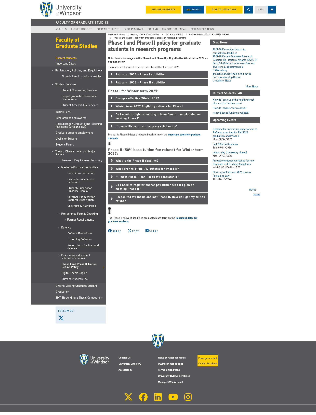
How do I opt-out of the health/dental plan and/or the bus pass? (233, 101)
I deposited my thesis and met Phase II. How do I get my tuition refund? (160, 199)
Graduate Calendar (174, 29)
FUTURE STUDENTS (163, 9)
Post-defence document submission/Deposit (76, 256)
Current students (174, 34)
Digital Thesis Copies (74, 273)
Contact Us (124, 357)
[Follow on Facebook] (143, 399)
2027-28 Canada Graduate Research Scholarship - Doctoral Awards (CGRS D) (235, 58)
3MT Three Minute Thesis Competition (79, 298)
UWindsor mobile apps (170, 363)
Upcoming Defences (79, 239)
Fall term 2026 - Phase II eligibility (141, 82)
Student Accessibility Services (80, 105)
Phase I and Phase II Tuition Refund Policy (79, 265)
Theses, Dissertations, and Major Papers (75, 152)
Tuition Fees (63, 112)
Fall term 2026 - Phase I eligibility (140, 74)
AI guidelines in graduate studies (82, 76)
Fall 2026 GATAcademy (225, 144)
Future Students (81, 29)
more (252, 189)
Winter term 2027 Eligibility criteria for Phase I (149, 106)
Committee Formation (80, 173)
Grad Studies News (202, 29)
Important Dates (66, 64)
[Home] (60, 9)
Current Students (108, 29)
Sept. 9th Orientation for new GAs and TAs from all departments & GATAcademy (234, 67)
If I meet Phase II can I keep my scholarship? (147, 177)
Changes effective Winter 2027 (137, 98)
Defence (66, 227)
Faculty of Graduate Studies (82, 22)
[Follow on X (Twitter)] (128, 399)
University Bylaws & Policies (174, 376)
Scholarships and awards (71, 118)
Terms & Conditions (169, 370)
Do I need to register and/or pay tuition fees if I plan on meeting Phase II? (155, 187)
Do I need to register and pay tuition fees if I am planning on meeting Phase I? (158, 116)
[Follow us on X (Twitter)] (62, 319)
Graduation (62, 292)
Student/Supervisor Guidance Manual (79, 189)
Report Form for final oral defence (83, 246)
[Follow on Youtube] (173, 399)
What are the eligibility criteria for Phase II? (147, 169)
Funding (153, 29)
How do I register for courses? (229, 108)
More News (252, 86)
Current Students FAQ (75, 279)
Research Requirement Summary (82, 160)
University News (222, 80)
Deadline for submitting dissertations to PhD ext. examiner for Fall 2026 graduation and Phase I (235, 132)
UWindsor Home (116, 34)
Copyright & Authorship (81, 206)
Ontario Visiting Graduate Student (76, 286)
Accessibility (125, 370)
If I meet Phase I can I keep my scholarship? (147, 126)
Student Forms (65, 145)
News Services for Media (172, 357)
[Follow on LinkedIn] (158, 399)
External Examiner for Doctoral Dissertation (81, 198)
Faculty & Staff (133, 29)
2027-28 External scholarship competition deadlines (229, 51)
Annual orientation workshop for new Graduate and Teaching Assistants (233, 162)
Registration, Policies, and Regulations (79, 70)
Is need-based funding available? (231, 112)
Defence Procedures (79, 233)
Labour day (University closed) (230, 152)
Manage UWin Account (170, 382)
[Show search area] (248, 9)
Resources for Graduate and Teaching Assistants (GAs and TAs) (79, 125)
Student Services (66, 84)
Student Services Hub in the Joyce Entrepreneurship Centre (232, 75)
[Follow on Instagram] (188, 399)
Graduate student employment (74, 133)
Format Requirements (80, 220)
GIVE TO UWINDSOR (224, 9)
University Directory (129, 363)
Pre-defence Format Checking (80, 214)
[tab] (158, 74)
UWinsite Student (66, 139)
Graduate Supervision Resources (80, 180)
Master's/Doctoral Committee (80, 167)
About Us (61, 29)
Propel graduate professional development (79, 97)
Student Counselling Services (79, 90)
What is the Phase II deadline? (137, 161)
